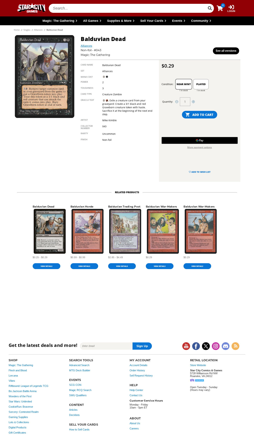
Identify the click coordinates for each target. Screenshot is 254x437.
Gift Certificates (17, 432)
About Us (135, 423)
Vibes (12, 380)
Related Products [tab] (127, 192)
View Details (46, 266)
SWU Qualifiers (78, 395)
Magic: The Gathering (21, 365)
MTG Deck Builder (79, 370)
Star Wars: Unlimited (20, 401)
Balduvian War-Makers (161, 206)
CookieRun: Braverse (21, 406)
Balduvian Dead (43, 206)
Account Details (138, 365)
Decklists (74, 415)
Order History (137, 370)
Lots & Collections (19, 422)
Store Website (198, 365)
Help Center (136, 390)
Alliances (86, 45)
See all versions (226, 50)
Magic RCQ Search (80, 390)
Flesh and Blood (18, 370)
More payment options (199, 147)
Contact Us (136, 395)
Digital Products (17, 427)
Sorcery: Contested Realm (24, 412)
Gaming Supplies (18, 417)
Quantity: (167, 101)
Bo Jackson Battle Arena (22, 391)
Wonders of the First (20, 396)
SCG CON (75, 385)
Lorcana (13, 375)
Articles (73, 409)
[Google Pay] (200, 140)
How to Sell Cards (79, 429)
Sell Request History (141, 375)
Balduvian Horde (81, 206)
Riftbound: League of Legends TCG (28, 386)
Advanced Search (79, 365)
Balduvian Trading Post (124, 206)
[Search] (210, 8)
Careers (134, 428)
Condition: (167, 84)
